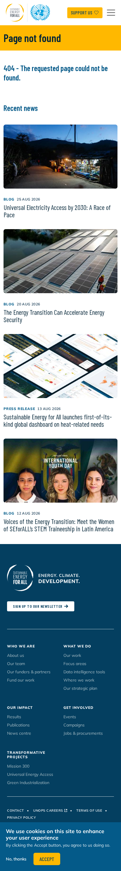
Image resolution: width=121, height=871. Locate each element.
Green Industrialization (28, 782)
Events (69, 716)
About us (15, 655)
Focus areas (74, 663)
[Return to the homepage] (29, 13)
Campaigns (74, 725)
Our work (72, 655)
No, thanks (16, 859)
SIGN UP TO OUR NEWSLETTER (38, 606)
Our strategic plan (80, 688)
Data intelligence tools (84, 671)
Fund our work (20, 680)
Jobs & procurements (83, 733)
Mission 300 (18, 766)
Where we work (78, 680)
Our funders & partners (29, 671)
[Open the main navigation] (111, 13)
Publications (18, 725)
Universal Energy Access (30, 774)
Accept (46, 859)
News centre (19, 733)
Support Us (81, 12)
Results (14, 716)
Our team (16, 663)
